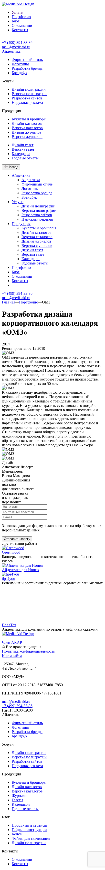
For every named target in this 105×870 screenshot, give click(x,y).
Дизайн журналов (27, 132)
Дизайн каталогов (27, 123)
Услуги (17, 12)
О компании (22, 25)
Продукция (21, 224)
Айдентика (11, 51)
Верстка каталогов (27, 128)
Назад (13, 167)
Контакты (20, 30)
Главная (8, 302)
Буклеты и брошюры (29, 119)
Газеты (17, 800)
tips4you (8, 579)
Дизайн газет (22, 145)
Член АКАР (12, 642)
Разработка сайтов (27, 98)
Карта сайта (12, 656)
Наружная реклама (27, 102)
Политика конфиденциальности (28, 651)
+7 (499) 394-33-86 (17, 42)
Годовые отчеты (25, 158)
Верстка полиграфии (29, 94)
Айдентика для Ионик (20, 570)
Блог (16, 21)
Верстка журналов (27, 137)
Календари (21, 154)
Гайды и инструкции (29, 830)
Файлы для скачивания (31, 838)
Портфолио (21, 17)
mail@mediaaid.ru (16, 47)
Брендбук (19, 73)
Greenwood (11, 552)
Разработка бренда (27, 68)
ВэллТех (9, 625)
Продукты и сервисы (29, 825)
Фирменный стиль (27, 60)
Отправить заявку (17, 539)
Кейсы (17, 834)
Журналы (19, 795)
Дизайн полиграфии (29, 89)
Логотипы (20, 64)
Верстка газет (23, 149)
